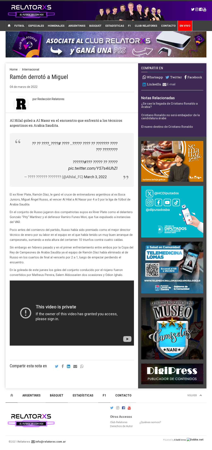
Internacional (30, 69)
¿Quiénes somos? (150, 422)
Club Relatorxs (146, 25)
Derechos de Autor (121, 426)
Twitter (175, 77)
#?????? (79, 162)
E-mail (170, 84)
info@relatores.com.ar (50, 441)
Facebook (194, 77)
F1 (129, 25)
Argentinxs (76, 25)
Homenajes (56, 25)
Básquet (95, 25)
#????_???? (51, 143)
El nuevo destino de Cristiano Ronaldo (167, 126)
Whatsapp (154, 77)
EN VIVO (185, 25)
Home (14, 69)
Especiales (36, 25)
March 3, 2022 (95, 177)
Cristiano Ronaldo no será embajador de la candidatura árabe (170, 116)
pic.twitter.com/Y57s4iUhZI (92, 168)
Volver (192, 395)
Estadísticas (114, 25)
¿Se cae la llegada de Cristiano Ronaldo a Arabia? (169, 105)
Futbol (19, 25)
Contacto (168, 25)
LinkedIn (153, 84)
